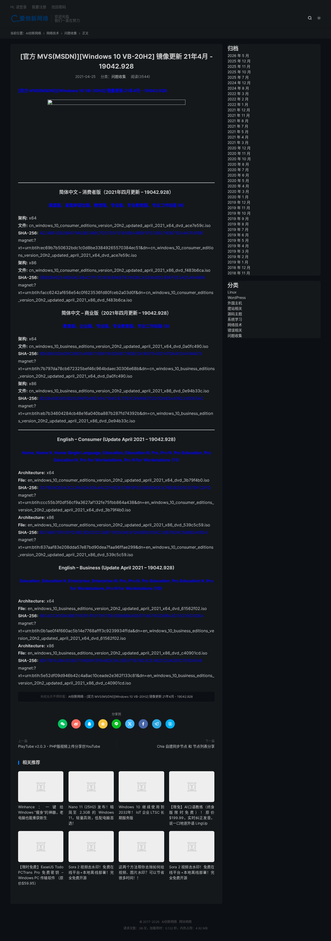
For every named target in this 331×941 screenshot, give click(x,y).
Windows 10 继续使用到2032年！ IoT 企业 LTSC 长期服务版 (141, 812)
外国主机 (235, 303)
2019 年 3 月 (238, 251)
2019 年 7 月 (238, 229)
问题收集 (70, 33)
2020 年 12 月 (239, 148)
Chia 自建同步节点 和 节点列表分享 (186, 746)
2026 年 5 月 (238, 55)
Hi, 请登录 (18, 7)
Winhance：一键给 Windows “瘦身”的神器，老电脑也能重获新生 (40, 812)
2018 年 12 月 (239, 267)
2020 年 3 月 (238, 191)
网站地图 (185, 922)
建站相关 (235, 308)
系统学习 (235, 319)
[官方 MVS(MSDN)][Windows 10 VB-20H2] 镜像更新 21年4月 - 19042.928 (140, 697)
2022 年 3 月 (238, 93)
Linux (232, 292)
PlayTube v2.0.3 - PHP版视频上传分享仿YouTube (59, 746)
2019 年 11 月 (239, 207)
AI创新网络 (29, 18)
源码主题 (235, 314)
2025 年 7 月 (238, 77)
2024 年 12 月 (239, 82)
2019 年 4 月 (238, 246)
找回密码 (58, 7)
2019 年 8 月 (238, 224)
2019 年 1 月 (238, 262)
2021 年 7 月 (238, 126)
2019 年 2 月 (238, 256)
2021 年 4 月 (238, 137)
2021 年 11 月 (239, 115)
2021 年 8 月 (238, 121)
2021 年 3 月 (238, 142)
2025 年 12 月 (239, 61)
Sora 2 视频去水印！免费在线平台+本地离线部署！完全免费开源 (91, 872)
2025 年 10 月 (239, 72)
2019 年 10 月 (239, 213)
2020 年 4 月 (238, 186)
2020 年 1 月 (238, 197)
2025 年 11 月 (239, 66)
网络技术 (53, 33)
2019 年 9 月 (238, 218)
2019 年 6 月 (238, 235)
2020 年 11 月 (239, 153)
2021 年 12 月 (239, 110)
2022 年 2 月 (238, 99)
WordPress (237, 297)
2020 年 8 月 (238, 164)
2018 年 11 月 (239, 273)
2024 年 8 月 (238, 88)
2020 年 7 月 (238, 169)
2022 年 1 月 (238, 104)
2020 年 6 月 (238, 175)
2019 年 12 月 (239, 202)
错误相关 (235, 330)
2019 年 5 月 (238, 240)
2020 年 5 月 (238, 180)
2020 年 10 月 (239, 159)
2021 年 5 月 (238, 131)
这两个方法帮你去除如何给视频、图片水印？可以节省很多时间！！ (141, 872)
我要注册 (39, 7)
